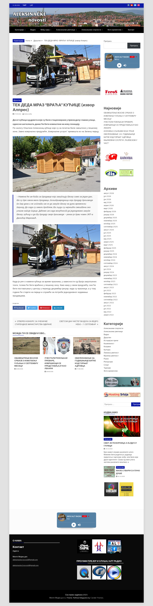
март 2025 (108, 245)
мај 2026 (107, 202)
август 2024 (109, 266)
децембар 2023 (110, 275)
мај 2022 (107, 312)
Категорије (19, 30)
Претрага (107, 41)
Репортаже (108, 362)
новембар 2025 (110, 220)
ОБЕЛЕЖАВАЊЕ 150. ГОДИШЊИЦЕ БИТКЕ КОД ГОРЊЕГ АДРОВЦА (85, 362)
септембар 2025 (111, 227)
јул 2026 (107, 196)
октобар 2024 (109, 260)
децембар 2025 (110, 217)
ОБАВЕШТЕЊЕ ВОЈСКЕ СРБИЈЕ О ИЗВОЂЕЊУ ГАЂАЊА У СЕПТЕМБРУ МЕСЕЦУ (26, 362)
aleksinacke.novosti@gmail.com (25, 560)
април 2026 (109, 205)
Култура (107, 350)
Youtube (131, 5)
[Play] (119, 65)
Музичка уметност (111, 356)
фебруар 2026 (110, 211)
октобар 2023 (109, 281)
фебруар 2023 (110, 293)
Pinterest (46, 308)
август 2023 (109, 287)
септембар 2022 (111, 299)
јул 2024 (107, 269)
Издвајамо (111, 412)
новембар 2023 (110, 278)
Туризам (107, 368)
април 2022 (109, 315)
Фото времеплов (114, 30)
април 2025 (109, 242)
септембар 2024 (111, 263)
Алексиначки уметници (65, 30)
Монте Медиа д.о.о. (57, 598)
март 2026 (108, 208)
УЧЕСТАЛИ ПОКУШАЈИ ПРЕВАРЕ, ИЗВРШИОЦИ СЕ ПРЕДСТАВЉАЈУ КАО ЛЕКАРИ (56, 363)
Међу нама (45, 30)
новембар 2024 (110, 257)
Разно (106, 359)
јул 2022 (107, 306)
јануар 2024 (109, 272)
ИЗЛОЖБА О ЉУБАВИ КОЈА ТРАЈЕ (119, 131)
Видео (33, 30)
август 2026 (109, 193)
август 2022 (109, 302)
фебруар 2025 (110, 248)
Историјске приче (111, 340)
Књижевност (109, 343)
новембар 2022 (110, 296)
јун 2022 (107, 309)
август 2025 (109, 230)
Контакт (131, 30)
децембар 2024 (110, 254)
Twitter (135, 5)
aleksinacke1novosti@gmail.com (26, 565)
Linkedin (58, 308)
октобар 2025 (109, 223)
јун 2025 (107, 236)
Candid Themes (97, 598)
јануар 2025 (109, 251)
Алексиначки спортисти (91, 30)
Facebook (128, 5)
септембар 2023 (111, 284)
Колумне (107, 346)
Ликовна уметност (111, 353)
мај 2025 (107, 239)
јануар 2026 (109, 214)
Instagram (138, 5)
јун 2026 (107, 199)
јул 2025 (107, 233)
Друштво (17, 100)
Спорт (106, 365)
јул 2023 (107, 290)
